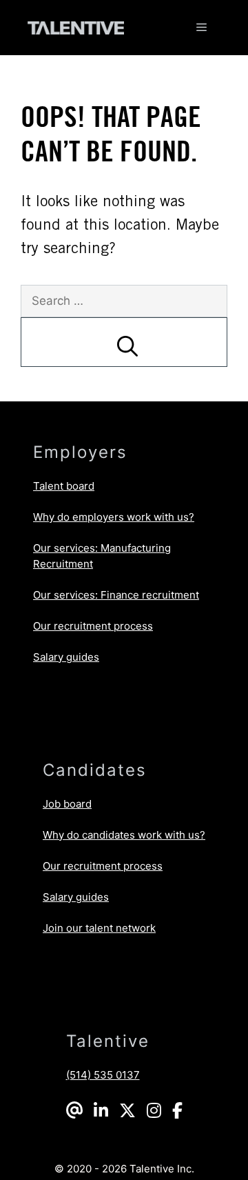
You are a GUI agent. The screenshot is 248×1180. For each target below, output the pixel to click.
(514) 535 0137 (103, 1074)
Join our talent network (99, 927)
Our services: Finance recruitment (116, 594)
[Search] (124, 342)
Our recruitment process (93, 625)
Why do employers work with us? (113, 516)
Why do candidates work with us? (124, 834)
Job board (67, 803)
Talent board (63, 485)
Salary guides (66, 656)
